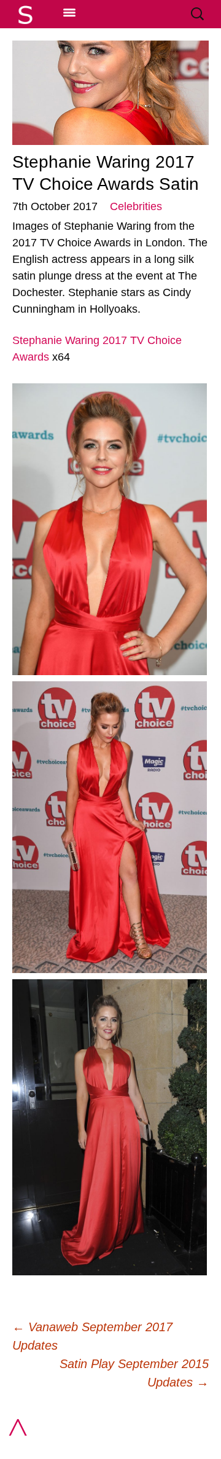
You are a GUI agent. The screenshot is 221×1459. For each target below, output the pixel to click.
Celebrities (136, 206)
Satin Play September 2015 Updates (134, 1373)
